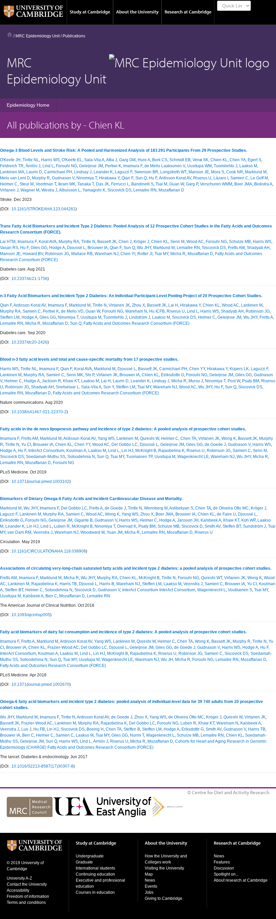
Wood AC (195, 241)
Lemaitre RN (145, 190)
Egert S (254, 159)
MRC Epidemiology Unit (37, 36)
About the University (137, 12)
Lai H (173, 305)
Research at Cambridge (188, 12)
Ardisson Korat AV (175, 178)
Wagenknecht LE (193, 456)
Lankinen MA (12, 172)
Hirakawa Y (109, 178)
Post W (234, 381)
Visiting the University (164, 868)
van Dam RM (19, 532)
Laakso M (248, 166)
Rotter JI (144, 253)
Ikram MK (66, 184)
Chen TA (188, 438)
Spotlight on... (226, 874)
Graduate (84, 862)
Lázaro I (220, 178)
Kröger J (141, 241)
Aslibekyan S (181, 508)
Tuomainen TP (139, 456)
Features (222, 862)
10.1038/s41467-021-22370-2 (39, 412)
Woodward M (92, 532)
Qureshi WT (211, 577)
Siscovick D (192, 526)
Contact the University (27, 884)
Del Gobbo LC (124, 444)
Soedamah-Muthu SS (45, 456)
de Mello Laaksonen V (164, 166)
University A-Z (19, 878)
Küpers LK (239, 368)
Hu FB (39, 729)
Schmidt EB (180, 159)
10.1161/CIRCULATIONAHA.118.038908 (48, 551)
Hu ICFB (157, 311)
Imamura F (132, 166)
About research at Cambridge (241, 880)
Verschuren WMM (216, 184)
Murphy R (41, 178)
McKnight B (145, 450)
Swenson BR (146, 172)
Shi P (89, 375)
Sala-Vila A (94, 159)
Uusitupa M (90, 317)
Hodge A (57, 247)
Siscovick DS (119, 190)
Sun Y (108, 387)
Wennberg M (156, 508)
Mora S (217, 172)
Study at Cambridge (90, 12)
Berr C (51, 596)
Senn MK (74, 375)
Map (149, 874)
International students (95, 868)
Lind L (48, 166)
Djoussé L (76, 247)
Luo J (26, 729)
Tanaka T (85, 184)
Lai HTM (7, 241)
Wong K (228, 438)
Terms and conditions (26, 902)
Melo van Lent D (15, 178)
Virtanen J (9, 190)
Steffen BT (231, 526)
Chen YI (127, 253)
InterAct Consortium (46, 450)
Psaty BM (250, 381)
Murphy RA (69, 241)
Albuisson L (69, 190)
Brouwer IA (98, 247)
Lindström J (139, 317)
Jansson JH (188, 520)
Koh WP (248, 520)
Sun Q (141, 178)
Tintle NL (31, 159)
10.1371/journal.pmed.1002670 (40, 684)
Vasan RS (9, 247)
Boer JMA (243, 184)
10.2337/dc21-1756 (29, 278)
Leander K (103, 172)
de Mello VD (72, 311)
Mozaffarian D (171, 190)
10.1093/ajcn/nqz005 (30, 614)
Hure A (144, 159)
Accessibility (18, 890)
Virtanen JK (119, 305)
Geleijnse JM (91, 166)
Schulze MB (240, 241)
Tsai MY (161, 253)
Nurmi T (137, 735)
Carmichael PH (58, 172)
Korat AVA (48, 241)
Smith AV (212, 526)
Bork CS (159, 159)
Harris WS (50, 159)
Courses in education (95, 892)
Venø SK (200, 159)
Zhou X (138, 305)
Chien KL (219, 159)
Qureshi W (149, 438)
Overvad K (126, 526)
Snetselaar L (67, 387)
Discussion (224, 868)
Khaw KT (71, 381)
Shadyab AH (258, 247)
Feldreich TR (12, 166)
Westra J (49, 190)
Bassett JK (106, 241)
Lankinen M (252, 305)
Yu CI (26, 444)
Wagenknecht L (211, 590)
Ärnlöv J (33, 166)
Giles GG (39, 247)
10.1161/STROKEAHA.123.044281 (43, 209)
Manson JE (198, 172)
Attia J (111, 159)
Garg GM (127, 159)
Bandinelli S (142, 184)
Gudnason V (63, 178)
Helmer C (9, 184)
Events (151, 886)
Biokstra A (263, 184)
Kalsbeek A (211, 520)
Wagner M (30, 190)
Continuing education (95, 874)
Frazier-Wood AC (63, 647)
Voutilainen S (240, 590)
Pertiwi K (113, 166)
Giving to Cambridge (163, 898)
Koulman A (76, 450)
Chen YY (197, 368)
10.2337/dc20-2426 (29, 342)
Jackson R (51, 381)
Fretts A (266, 317)
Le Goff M (259, 178)
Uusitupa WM (199, 166)
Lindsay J (83, 172)
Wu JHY (144, 247)
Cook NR (234, 172)
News (150, 880)
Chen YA (238, 159)
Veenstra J (43, 532)
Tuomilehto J (225, 166)
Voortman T (46, 184)
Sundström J (254, 526)
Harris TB (68, 583)
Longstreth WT (173, 172)
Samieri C (239, 178)
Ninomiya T (86, 178)
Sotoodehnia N (81, 456)
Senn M (177, 241)
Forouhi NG (66, 166)
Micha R (177, 253)
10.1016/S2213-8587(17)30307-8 (42, 766)
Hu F (153, 178)
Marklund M (256, 172)
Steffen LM (10, 317)
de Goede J (215, 444)
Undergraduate (90, 856)
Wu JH (167, 659)
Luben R (62, 526)
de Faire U (226, 514)
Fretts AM (236, 247)
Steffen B (132, 729)
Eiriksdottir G (172, 375)
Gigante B (83, 520)
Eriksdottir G (192, 729)
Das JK (102, 184)
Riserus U (202, 178)
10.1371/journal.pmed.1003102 (40, 481)
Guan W (176, 184)
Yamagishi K (93, 190)
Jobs (149, 892)
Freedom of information (28, 896)
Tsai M (161, 184)
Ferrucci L (120, 184)
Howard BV (33, 253)
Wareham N (136, 311)
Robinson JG (57, 253)
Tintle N (88, 241)
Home (9, 34)
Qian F (127, 178)
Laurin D (34, 172)
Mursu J (195, 381)
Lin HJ (127, 450)
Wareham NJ (106, 253)
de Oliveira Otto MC (231, 508)
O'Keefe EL (72, 159)
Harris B (106, 583)
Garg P (192, 184)
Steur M (27, 184)
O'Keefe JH (10, 159)
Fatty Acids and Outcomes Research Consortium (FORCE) (136, 323)
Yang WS (106, 438)
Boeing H (95, 729)
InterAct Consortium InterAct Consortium (158, 590)
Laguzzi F (123, 172)
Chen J (125, 241)
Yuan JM (115, 532)
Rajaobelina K (171, 450)
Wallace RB (82, 253)
